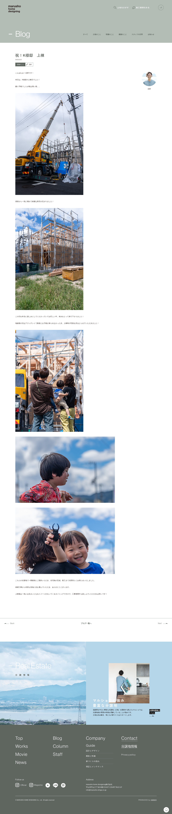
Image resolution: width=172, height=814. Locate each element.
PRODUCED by (147, 800)
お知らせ (151, 34)
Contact (129, 738)
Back (12, 623)
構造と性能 (91, 756)
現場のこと (110, 34)
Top (19, 738)
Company (95, 738)
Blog (57, 738)
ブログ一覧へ (86, 623)
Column (60, 746)
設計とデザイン (93, 751)
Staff (58, 754)
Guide (90, 745)
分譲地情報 (129, 746)
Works (21, 746)
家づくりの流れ (93, 761)
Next (160, 623)
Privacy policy (128, 754)
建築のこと (123, 34)
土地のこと (97, 34)
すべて (85, 34)
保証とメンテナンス (94, 767)
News (21, 762)
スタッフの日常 (137, 34)
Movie (21, 754)
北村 (30, 64)
